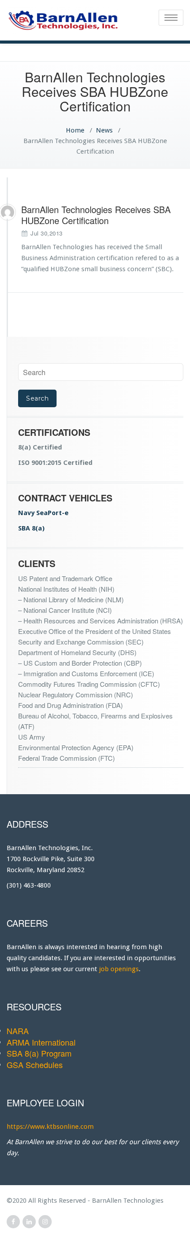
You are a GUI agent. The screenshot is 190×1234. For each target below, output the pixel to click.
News (104, 130)
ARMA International (41, 1042)
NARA (18, 1030)
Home (75, 130)
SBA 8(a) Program (39, 1053)
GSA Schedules (35, 1064)
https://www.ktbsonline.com (50, 1127)
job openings (119, 969)
